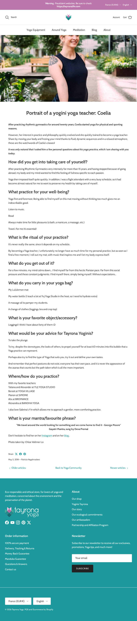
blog (66, 435)
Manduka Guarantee (15, 558)
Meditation (79, 29)
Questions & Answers (16, 564)
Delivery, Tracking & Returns (19, 548)
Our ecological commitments (87, 514)
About (107, 29)
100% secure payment (17, 543)
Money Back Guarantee (17, 553)
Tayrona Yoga (18, 609)
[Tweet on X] (16, 454)
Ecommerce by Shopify (43, 609)
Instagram (47, 435)
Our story (77, 509)
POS (26, 609)
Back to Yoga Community (68, 467)
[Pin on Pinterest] (24, 454)
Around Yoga (59, 29)
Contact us (10, 569)
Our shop (77, 498)
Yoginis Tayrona (80, 504)
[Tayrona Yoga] (68, 17)
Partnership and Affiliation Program (90, 525)
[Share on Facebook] (20, 454)
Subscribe (82, 568)
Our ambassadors (81, 519)
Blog (94, 29)
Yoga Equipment (36, 29)
